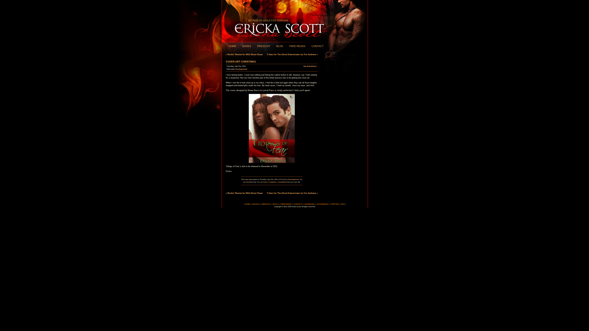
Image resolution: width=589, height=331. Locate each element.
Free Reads (297, 46)
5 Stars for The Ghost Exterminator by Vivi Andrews (291, 54)
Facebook (309, 204)
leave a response (269, 182)
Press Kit (263, 46)
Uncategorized (241, 69)
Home (232, 46)
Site (343, 204)
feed (247, 182)
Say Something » (310, 66)
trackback (283, 182)
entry (246, 179)
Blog (279, 46)
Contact (317, 46)
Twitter (334, 204)
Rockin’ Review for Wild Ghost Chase (245, 54)
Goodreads (322, 204)
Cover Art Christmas (241, 61)
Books (246, 46)
